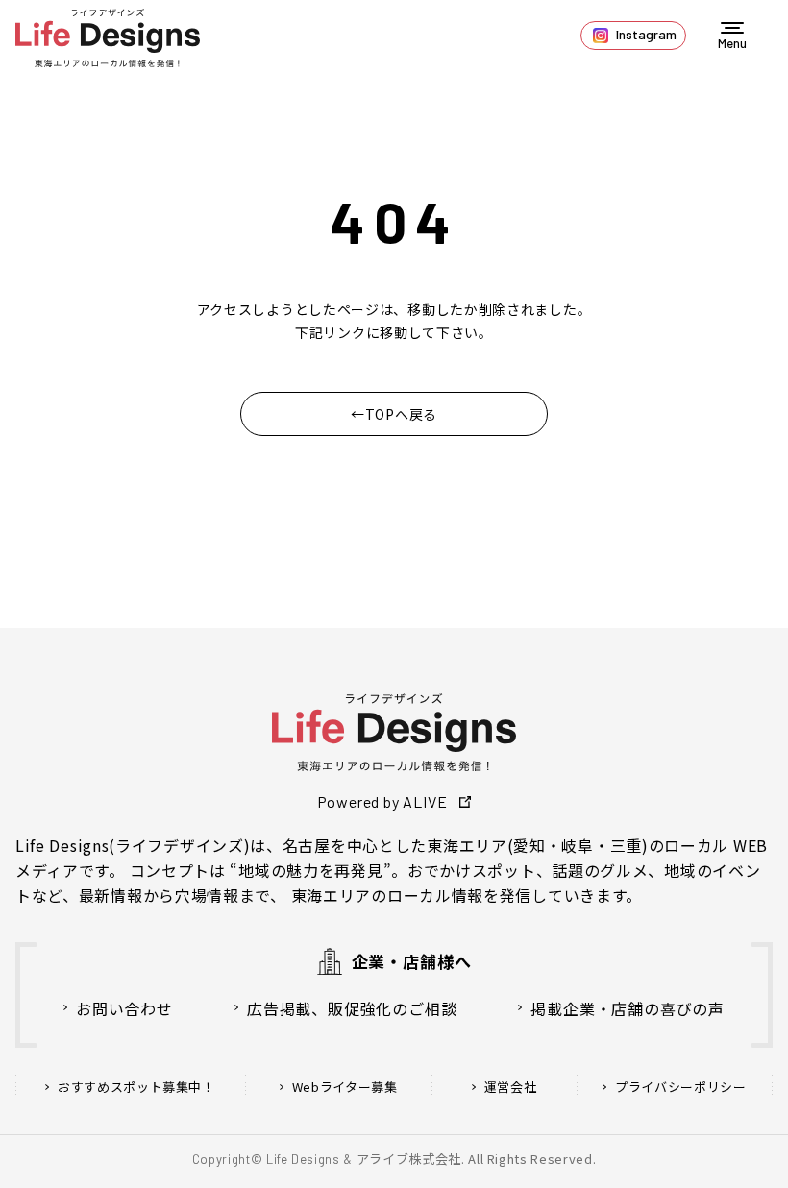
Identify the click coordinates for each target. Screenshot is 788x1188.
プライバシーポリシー (681, 1087)
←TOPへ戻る (394, 414)
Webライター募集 (345, 1087)
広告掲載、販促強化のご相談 (351, 1008)
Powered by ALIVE (382, 801)
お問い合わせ (124, 1008)
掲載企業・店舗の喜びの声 (627, 1008)
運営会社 (510, 1087)
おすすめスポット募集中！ (136, 1087)
